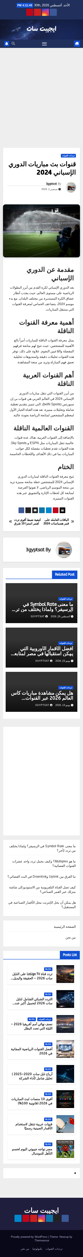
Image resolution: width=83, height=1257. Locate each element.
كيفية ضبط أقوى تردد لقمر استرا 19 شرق (27, 521)
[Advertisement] (41, 92)
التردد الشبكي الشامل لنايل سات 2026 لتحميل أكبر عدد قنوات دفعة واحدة (33, 1003)
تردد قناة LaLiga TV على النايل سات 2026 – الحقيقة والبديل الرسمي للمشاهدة (32, 978)
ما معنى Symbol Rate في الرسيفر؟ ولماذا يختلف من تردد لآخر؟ (42, 609)
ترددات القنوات (68, 155)
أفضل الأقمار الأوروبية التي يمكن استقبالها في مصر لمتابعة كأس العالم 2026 (42, 653)
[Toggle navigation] (44, 44)
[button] (13, 43)
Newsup (64, 1236)
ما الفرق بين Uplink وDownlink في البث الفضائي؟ (41, 876)
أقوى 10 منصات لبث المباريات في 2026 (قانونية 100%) (31, 1101)
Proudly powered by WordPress (29, 1236)
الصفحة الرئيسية (65, 926)
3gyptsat (51, 184)
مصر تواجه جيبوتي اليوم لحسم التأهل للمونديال (32, 1151)
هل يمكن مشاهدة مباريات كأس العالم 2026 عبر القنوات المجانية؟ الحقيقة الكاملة (42, 698)
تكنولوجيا (37, 1248)
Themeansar (42, 1240)
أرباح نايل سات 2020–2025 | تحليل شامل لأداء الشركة (32, 1076)
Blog (48, 969)
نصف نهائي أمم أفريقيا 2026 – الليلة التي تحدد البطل (31, 1026)
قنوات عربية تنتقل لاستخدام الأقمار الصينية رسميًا (34, 1126)
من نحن (70, 937)
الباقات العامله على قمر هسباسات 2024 (56, 521)
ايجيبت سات (41, 29)
